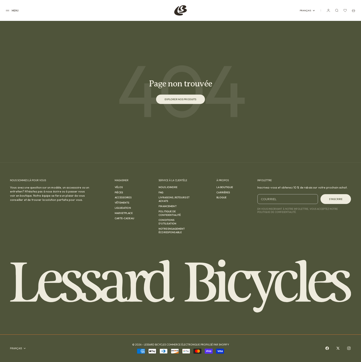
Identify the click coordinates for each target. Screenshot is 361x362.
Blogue (221, 197)
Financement (168, 206)
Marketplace (124, 213)
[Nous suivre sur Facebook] (327, 348)
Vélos (119, 187)
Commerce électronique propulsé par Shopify (198, 344)
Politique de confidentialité (170, 213)
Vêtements (122, 202)
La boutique (224, 187)
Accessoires (123, 197)
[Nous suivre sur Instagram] (349, 348)
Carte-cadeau (124, 218)
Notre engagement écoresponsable (172, 230)
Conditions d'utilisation (167, 221)
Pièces (119, 192)
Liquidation (123, 207)
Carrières (223, 192)
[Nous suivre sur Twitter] (338, 348)
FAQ (161, 192)
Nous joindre (168, 187)
